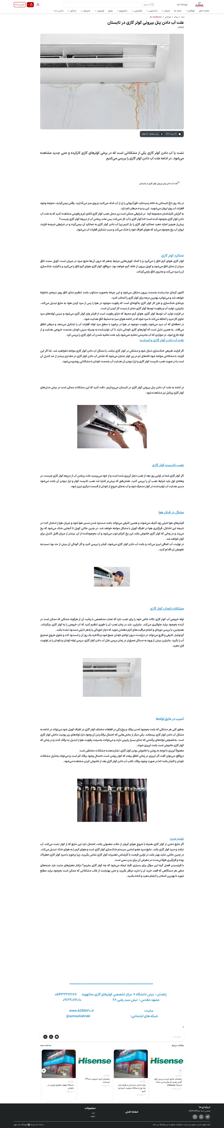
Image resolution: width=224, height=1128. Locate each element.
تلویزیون (100, 10)
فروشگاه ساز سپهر (20, 1124)
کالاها (93, 1116)
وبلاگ (176, 17)
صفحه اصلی (204, 10)
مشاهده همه (45, 1045)
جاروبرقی (86, 10)
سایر (93, 1113)
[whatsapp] (201, 1116)
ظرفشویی (138, 10)
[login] (38, 4)
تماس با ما (19, 4)
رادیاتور (73, 10)
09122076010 (194, 1111)
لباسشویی (153, 10)
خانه (183, 17)
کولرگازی (191, 10)
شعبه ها (177, 10)
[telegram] (207, 1116)
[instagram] (195, 1116)
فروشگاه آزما (182, 4)
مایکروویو (123, 10)
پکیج (110, 10)
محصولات (90, 1108)
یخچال (167, 10)
